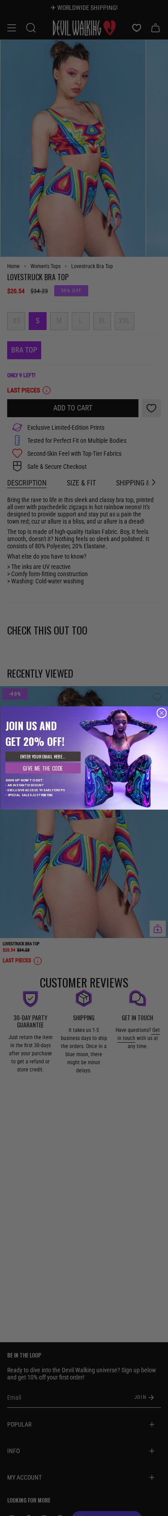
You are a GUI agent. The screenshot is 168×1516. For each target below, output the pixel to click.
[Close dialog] (161, 713)
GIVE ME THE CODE (43, 768)
